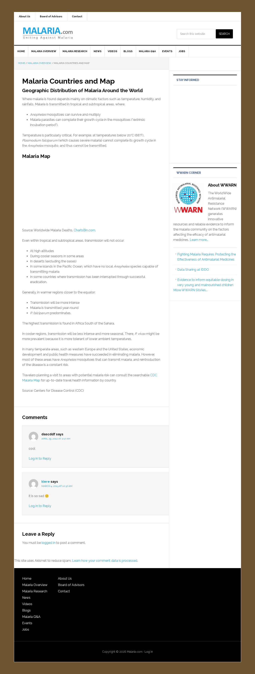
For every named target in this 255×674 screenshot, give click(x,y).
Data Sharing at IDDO (193, 270)
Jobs (25, 629)
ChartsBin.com (84, 230)
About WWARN (222, 185)
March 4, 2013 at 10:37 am (56, 486)
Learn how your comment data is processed (104, 561)
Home (26, 578)
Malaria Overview (34, 585)
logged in (48, 543)
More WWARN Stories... (190, 290)
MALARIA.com (48, 33)
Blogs (26, 610)
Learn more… (199, 240)
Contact (64, 591)
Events (27, 623)
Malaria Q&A (31, 617)
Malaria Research (34, 591)
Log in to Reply (40, 458)
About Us (65, 578)
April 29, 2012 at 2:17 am (55, 438)
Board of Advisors (71, 585)
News (26, 598)
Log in (149, 651)
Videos (27, 604)
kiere (45, 482)
